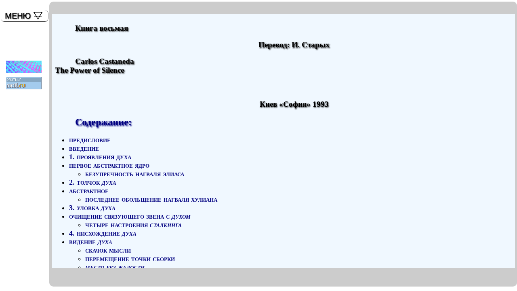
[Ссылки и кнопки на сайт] (21, 65)
